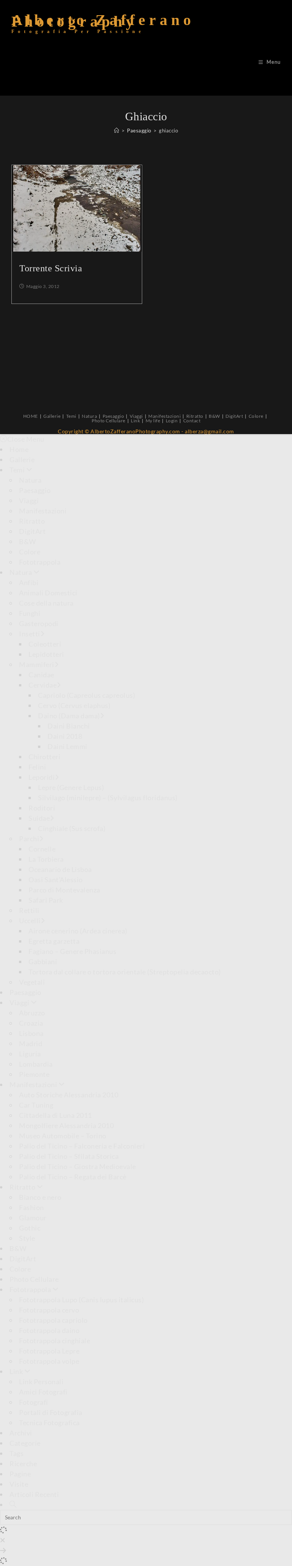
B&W (214, 416)
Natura (89, 416)
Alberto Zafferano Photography (103, 26)
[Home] (116, 130)
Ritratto (194, 416)
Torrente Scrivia (50, 268)
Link (135, 420)
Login (172, 420)
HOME (30, 416)
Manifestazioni (164, 416)
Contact (192, 420)
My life (153, 420)
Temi (71, 416)
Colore (256, 416)
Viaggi (136, 416)
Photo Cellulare (108, 420)
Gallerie (51, 416)
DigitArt (234, 416)
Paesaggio (113, 416)
